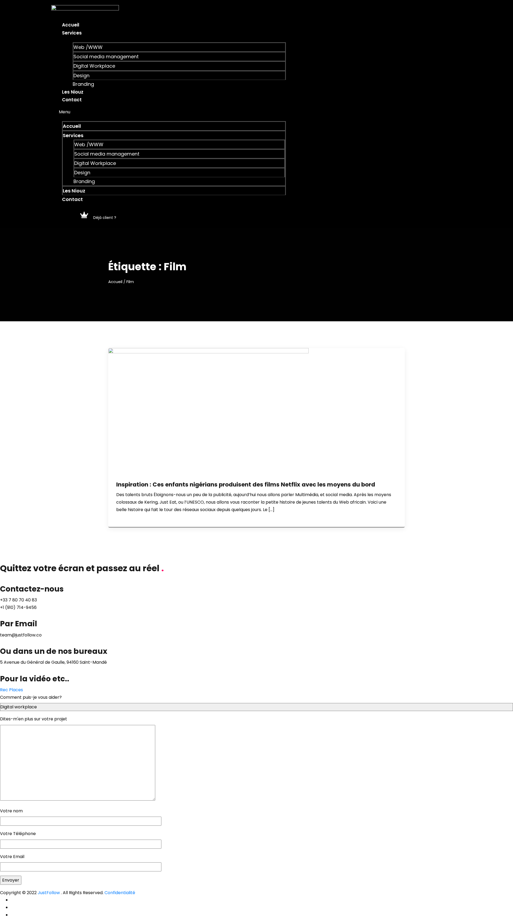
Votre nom (11, 811)
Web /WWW (88, 47)
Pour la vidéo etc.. (34, 679)
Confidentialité (119, 893)
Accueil (70, 25)
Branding (83, 84)
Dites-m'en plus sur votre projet (33, 719)
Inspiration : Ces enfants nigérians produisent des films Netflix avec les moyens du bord (245, 484)
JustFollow (49, 893)
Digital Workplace (94, 66)
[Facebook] (12, 900)
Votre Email (12, 857)
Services (72, 33)
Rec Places (11, 690)
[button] (168, 112)
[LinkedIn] (12, 915)
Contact (72, 99)
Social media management (106, 56)
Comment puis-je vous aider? (31, 697)
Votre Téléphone (18, 834)
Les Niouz (72, 92)
